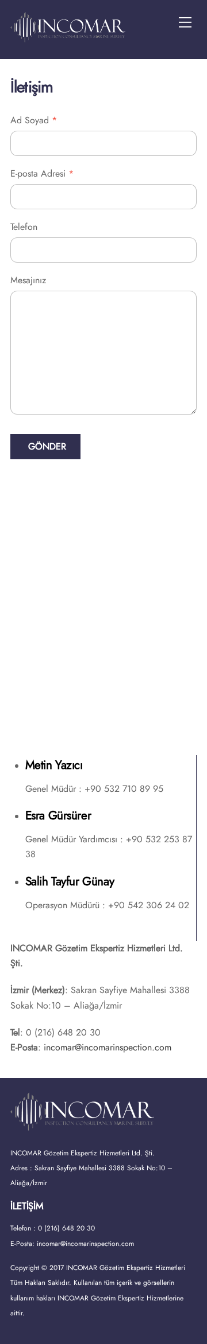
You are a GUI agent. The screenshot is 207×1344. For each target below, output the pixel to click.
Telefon (23, 226)
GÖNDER (47, 446)
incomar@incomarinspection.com (107, 1047)
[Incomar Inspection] (67, 38)
